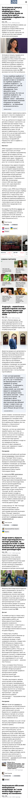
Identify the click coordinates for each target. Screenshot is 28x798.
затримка (12, 167)
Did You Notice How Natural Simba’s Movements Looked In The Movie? (20, 299)
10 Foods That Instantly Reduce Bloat (6, 284)
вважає (20, 209)
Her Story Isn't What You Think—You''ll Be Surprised (20, 270)
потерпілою (10, 456)
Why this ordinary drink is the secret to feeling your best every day (20, 284)
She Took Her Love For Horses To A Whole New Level (6, 270)
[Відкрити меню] (26, 2)
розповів (13, 758)
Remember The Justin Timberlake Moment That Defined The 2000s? (7, 298)
